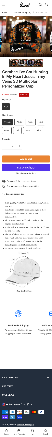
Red (41, 122)
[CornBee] (25, 4)
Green (6, 130)
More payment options (26, 173)
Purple (30, 122)
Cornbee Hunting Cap (22, 13)
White (19, 122)
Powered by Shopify (25, 425)
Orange (7, 122)
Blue (39, 130)
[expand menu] (4, 4)
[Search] (40, 4)
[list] (26, 36)
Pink (17, 130)
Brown (28, 130)
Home (4, 13)
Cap (6, 106)
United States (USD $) (17, 404)
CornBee (12, 425)
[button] (46, 4)
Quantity (6, 139)
